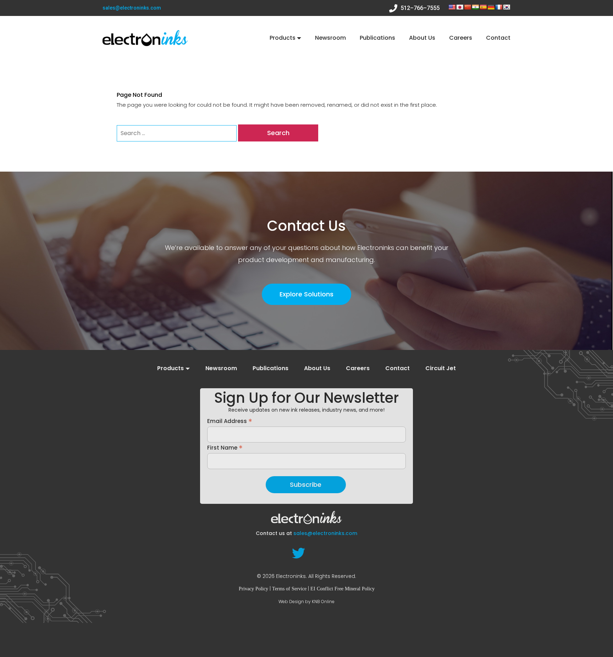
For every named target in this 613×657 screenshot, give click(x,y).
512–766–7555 (419, 8)
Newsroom (330, 38)
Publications (377, 38)
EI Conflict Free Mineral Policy (342, 588)
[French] (498, 7)
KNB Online (323, 601)
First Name (225, 447)
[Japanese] (459, 7)
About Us (422, 38)
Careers (460, 38)
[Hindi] (475, 7)
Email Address (229, 420)
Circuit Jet (440, 368)
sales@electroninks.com (132, 8)
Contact (498, 38)
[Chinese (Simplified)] (467, 7)
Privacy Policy (253, 588)
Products (283, 38)
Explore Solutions (306, 294)
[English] (451, 7)
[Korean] (506, 7)
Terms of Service (289, 588)
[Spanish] (483, 7)
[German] (491, 7)
